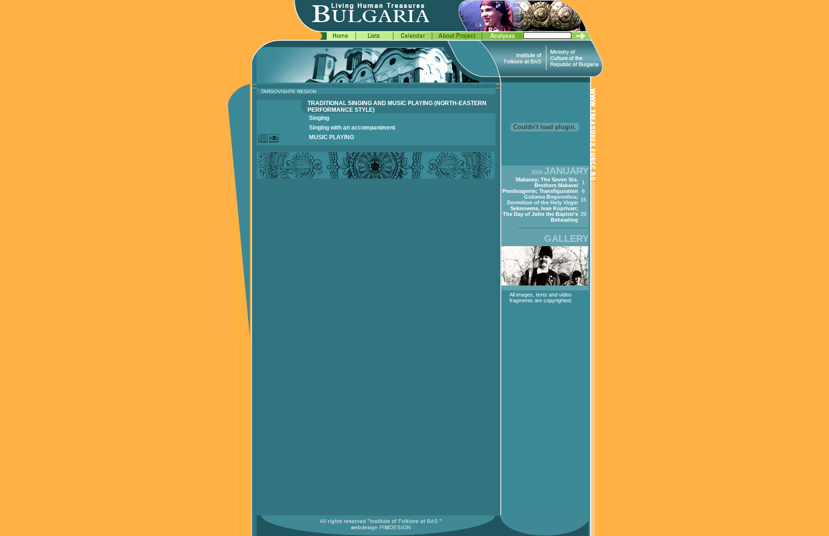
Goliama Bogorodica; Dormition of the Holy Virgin (542, 199)
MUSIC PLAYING (331, 137)
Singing (319, 118)
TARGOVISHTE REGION (288, 91)
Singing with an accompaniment (352, 127)
